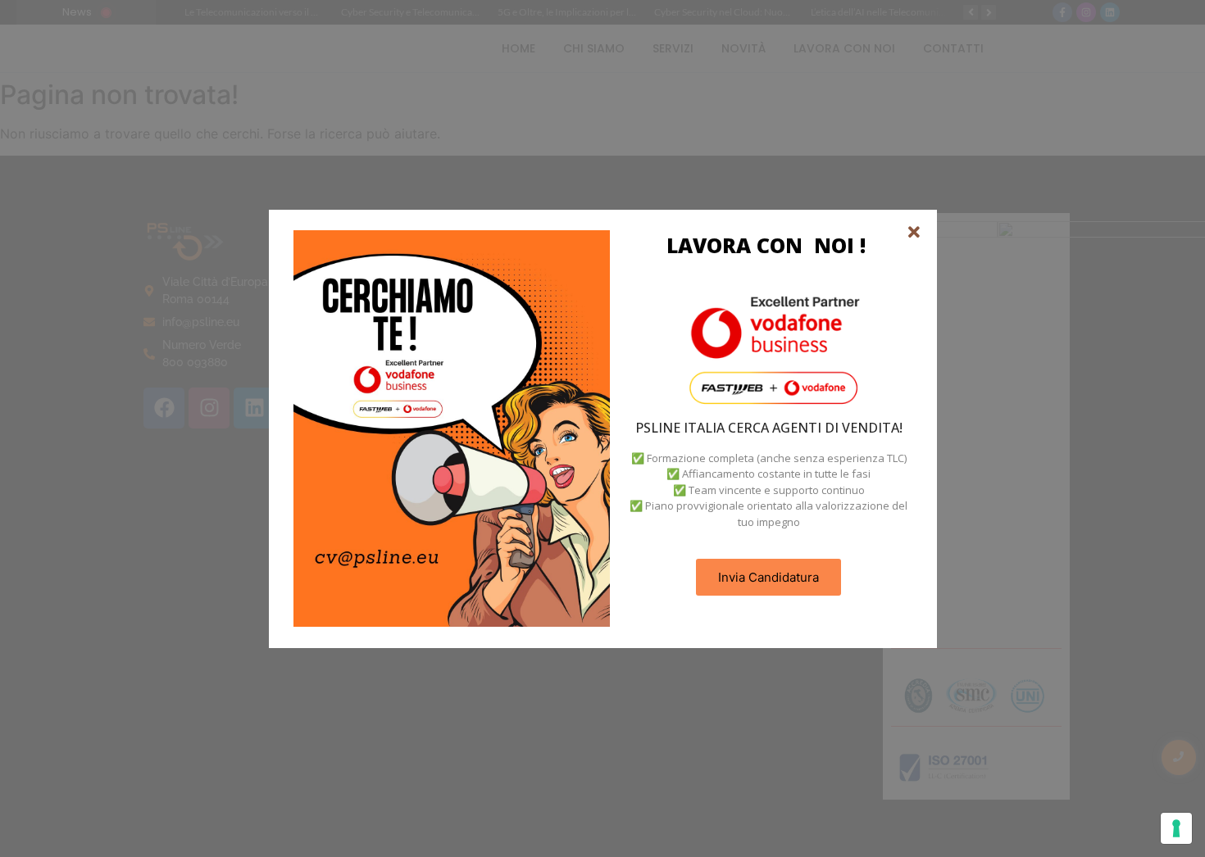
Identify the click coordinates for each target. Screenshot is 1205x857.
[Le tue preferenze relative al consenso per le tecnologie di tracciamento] (1176, 828)
